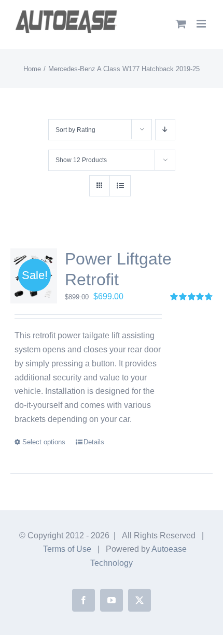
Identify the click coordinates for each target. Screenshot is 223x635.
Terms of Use (67, 549)
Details (93, 442)
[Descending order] (165, 129)
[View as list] (120, 186)
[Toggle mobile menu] (202, 23)
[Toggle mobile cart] (181, 23)
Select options (43, 442)
